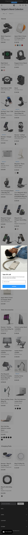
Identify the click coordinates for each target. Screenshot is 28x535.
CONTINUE (14, 286)
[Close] (25, 247)
